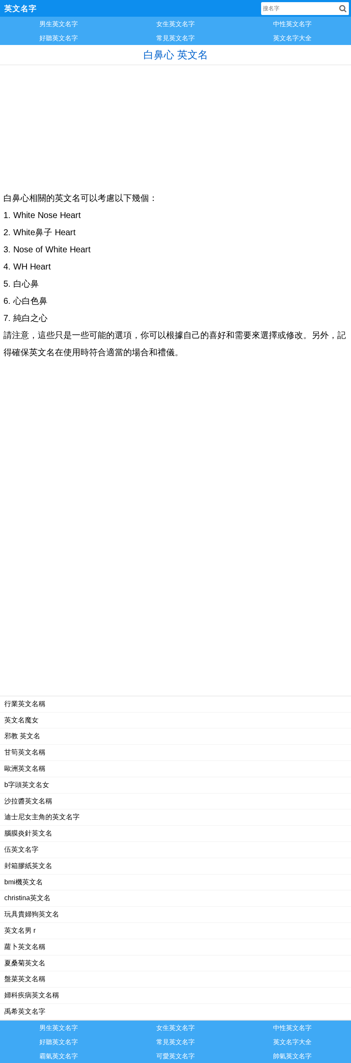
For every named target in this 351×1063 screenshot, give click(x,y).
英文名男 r (20, 930)
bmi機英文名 (23, 882)
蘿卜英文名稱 (24, 946)
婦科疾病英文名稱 (31, 995)
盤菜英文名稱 (24, 978)
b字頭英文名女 (26, 784)
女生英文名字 (175, 23)
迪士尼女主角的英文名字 (42, 816)
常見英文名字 (175, 38)
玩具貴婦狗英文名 (31, 914)
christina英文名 (27, 897)
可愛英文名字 (175, 1056)
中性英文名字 (292, 23)
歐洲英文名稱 (24, 768)
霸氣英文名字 (58, 1056)
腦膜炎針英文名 (28, 833)
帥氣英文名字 (292, 1056)
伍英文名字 (21, 849)
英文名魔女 (21, 720)
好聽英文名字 (58, 38)
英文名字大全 (292, 38)
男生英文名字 (58, 23)
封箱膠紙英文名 (28, 865)
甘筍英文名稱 (24, 752)
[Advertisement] (175, 125)
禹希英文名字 (24, 1011)
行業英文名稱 (24, 703)
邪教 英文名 (22, 736)
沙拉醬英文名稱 (28, 801)
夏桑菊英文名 (24, 963)
